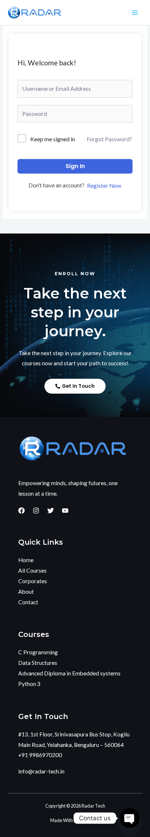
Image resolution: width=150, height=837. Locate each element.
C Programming (38, 652)
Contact (28, 602)
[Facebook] (21, 510)
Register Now (104, 185)
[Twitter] (50, 510)
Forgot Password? (109, 138)
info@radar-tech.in (41, 771)
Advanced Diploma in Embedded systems (69, 673)
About (26, 591)
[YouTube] (65, 510)
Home (25, 560)
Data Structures (37, 662)
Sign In (75, 166)
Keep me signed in (52, 138)
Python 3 (29, 683)
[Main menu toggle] (135, 12)
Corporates (32, 581)
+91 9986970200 (40, 755)
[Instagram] (36, 510)
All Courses (32, 570)
